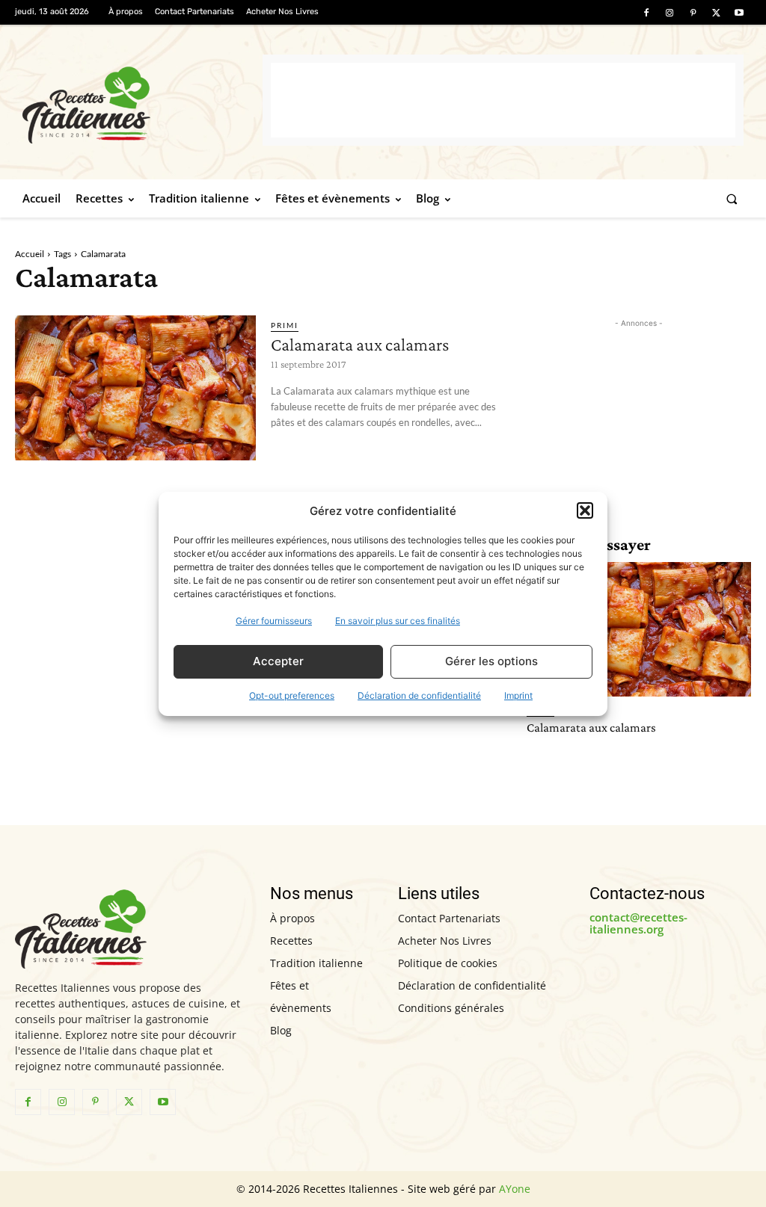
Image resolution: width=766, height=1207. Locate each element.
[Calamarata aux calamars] (135, 387)
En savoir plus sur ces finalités (397, 620)
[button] (584, 510)
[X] (716, 13)
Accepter (278, 661)
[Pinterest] (692, 13)
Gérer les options (491, 661)
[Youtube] (739, 13)
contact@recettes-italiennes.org (638, 923)
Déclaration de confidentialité (419, 695)
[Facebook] (646, 13)
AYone (514, 1189)
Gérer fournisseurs (274, 620)
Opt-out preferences (291, 695)
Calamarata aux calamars (360, 344)
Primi (284, 325)
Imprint (518, 695)
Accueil (29, 253)
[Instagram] (669, 13)
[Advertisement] (503, 100)
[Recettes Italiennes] (142, 102)
